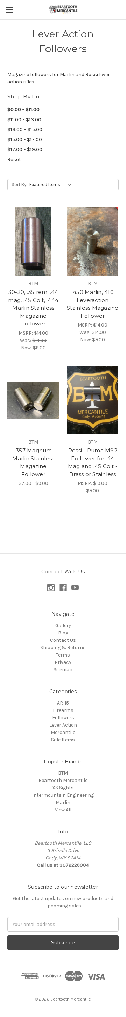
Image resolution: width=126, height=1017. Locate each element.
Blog (63, 633)
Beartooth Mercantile (63, 780)
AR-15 (63, 703)
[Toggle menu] (9, 9)
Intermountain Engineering (63, 795)
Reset (14, 159)
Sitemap (63, 670)
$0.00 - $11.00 (23, 109)
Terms (63, 655)
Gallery (63, 625)
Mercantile (63, 732)
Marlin (63, 802)
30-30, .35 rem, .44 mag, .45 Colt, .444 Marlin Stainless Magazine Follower (33, 308)
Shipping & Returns (63, 648)
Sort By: (19, 184)
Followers (63, 718)
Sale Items (63, 740)
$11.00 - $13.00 (24, 119)
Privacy (63, 662)
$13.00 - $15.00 (24, 129)
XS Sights (63, 788)
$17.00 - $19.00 (24, 149)
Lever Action (63, 725)
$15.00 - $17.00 (24, 139)
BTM (63, 773)
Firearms (63, 710)
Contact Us (63, 640)
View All (63, 810)
